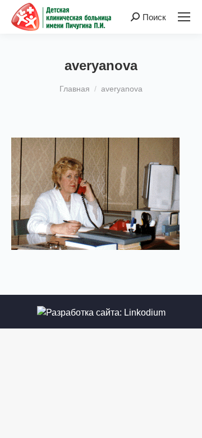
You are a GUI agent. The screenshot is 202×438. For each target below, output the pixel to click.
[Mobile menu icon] (184, 17)
